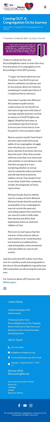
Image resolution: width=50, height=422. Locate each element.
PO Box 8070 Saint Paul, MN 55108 (26, 357)
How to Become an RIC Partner (21, 381)
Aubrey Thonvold (38, 38)
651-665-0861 (17, 347)
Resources (12, 384)
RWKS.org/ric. (10, 282)
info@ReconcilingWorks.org (23, 352)
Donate (11, 390)
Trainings (12, 387)
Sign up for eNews (15, 393)
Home (5, 27)
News (11, 27)
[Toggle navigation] (45, 7)
